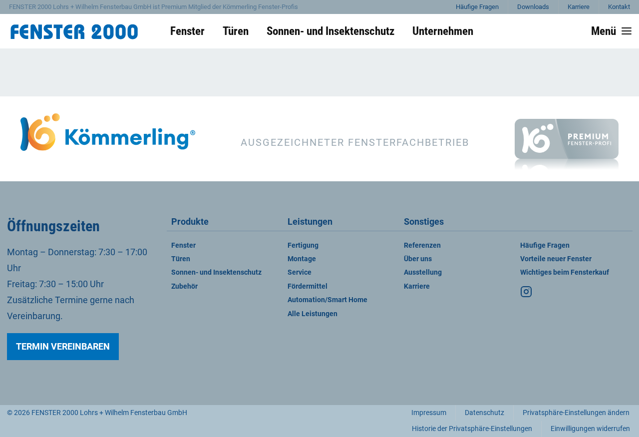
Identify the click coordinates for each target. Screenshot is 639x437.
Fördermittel (307, 286)
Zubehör (184, 286)
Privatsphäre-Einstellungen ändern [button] (576, 413)
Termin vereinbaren (63, 346)
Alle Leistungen (312, 314)
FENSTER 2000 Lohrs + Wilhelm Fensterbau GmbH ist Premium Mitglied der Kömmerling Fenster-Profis (153, 6)
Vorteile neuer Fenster (556, 259)
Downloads (533, 6)
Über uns (418, 259)
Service (300, 272)
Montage (302, 259)
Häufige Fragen (477, 6)
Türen (180, 259)
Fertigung (303, 245)
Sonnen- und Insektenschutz (216, 272)
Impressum (428, 413)
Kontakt (619, 6)
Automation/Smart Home (327, 300)
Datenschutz (484, 413)
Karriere (579, 6)
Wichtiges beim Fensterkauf (564, 272)
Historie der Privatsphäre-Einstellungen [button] (472, 429)
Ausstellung (423, 272)
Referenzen (422, 245)
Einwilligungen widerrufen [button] (590, 429)
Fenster (183, 245)
